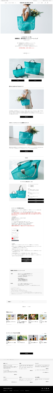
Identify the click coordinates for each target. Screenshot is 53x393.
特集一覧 (8, 359)
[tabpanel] (11, 318)
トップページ (4, 359)
